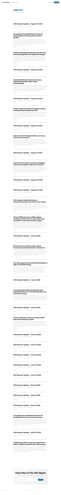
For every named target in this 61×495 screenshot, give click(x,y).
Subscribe (56, 2)
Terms (36, 490)
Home (13, 2)
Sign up (25, 490)
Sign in (52, 2)
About (16, 2)
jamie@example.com (30, 479)
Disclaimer (29, 490)
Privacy (33, 490)
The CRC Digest (6, 2)
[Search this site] (49, 2)
